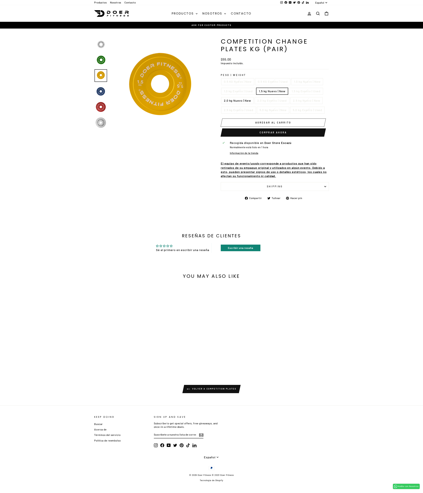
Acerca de (100, 429)
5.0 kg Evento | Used (307, 110)
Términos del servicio (107, 434)
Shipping (275, 186)
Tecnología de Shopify (211, 480)
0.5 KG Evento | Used (273, 81)
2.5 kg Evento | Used (238, 110)
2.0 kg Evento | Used (272, 100)
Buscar (98, 424)
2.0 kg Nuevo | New (237, 100)
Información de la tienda (244, 153)
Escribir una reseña (240, 247)
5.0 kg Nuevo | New (273, 110)
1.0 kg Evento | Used (238, 91)
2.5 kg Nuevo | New (306, 100)
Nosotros (115, 2)
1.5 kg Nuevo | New (272, 91)
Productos (100, 2)
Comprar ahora (273, 132)
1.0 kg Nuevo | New (307, 81)
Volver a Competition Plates (213, 389)
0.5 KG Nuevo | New (237, 81)
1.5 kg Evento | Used (306, 91)
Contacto (130, 2)
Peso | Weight (233, 75)
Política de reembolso (107, 440)
